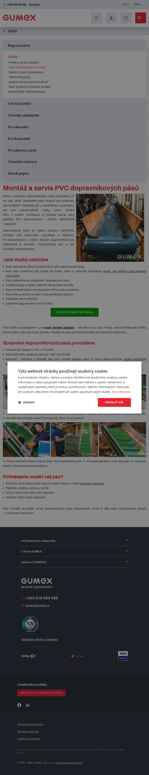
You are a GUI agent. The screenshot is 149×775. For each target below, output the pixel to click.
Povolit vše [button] (114, 402)
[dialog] (74, 387)
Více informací (121, 392)
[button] (26, 402)
